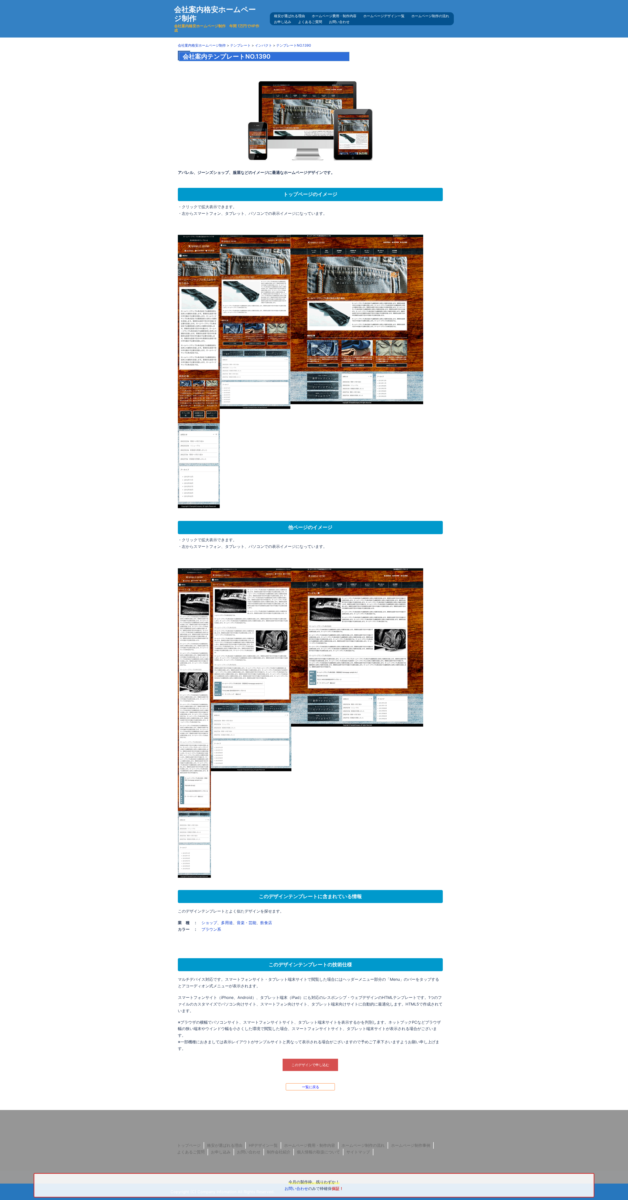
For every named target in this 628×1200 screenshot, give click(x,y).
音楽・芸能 (246, 922)
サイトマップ (358, 1151)
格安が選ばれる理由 (289, 16)
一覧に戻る (310, 1087)
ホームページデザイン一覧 (384, 16)
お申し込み (282, 22)
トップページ (189, 1145)
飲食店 (266, 922)
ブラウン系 (211, 929)
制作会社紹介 (278, 1151)
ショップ (209, 922)
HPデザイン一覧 (263, 1145)
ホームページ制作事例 (410, 1145)
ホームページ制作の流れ (430, 16)
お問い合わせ (339, 22)
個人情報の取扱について (318, 1151)
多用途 (227, 922)
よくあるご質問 (310, 22)
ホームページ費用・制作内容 (334, 16)
